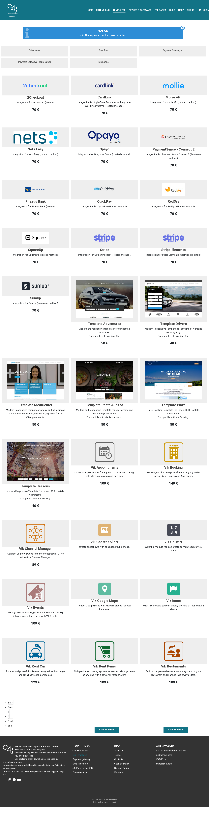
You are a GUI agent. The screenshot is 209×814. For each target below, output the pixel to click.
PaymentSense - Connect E (173, 149)
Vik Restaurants (173, 666)
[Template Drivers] (173, 298)
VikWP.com (161, 759)
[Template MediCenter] (35, 380)
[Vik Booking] (173, 452)
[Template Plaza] (173, 380)
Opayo (104, 149)
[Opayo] (104, 137)
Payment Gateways (140, 10)
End (10, 725)
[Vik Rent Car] (35, 650)
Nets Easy (35, 149)
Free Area (160, 10)
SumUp (35, 298)
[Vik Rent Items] (104, 650)
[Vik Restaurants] (173, 650)
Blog (172, 10)
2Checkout (35, 97)
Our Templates (80, 755)
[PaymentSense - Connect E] (173, 137)
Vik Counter (173, 542)
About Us (118, 750)
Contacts (118, 759)
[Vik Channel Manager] (35, 533)
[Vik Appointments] (104, 452)
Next (10, 721)
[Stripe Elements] (173, 237)
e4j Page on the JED (83, 768)
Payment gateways (82, 759)
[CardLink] (104, 85)
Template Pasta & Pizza (104, 405)
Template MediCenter (35, 405)
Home (90, 10)
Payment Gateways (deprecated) (34, 62)
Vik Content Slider (105, 542)
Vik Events (35, 608)
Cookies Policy (121, 763)
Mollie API (173, 97)
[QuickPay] (104, 189)
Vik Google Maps (104, 601)
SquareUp (35, 250)
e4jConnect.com (164, 755)
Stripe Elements (173, 250)
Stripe (104, 250)
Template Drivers (173, 324)
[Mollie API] (173, 85)
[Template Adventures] (104, 298)
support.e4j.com (164, 763)
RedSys (173, 201)
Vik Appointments (104, 467)
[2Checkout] (35, 85)
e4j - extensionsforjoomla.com (171, 750)
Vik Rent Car (35, 666)
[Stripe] (104, 237)
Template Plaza (174, 405)
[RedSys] (173, 189)
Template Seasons (35, 486)
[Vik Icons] (173, 588)
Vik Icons (173, 601)
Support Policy (121, 768)
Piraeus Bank (35, 201)
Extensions (103, 10)
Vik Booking (173, 467)
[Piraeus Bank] (35, 189)
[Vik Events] (35, 592)
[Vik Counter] (173, 529)
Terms (117, 755)
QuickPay (104, 201)
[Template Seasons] (35, 461)
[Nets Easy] (35, 137)
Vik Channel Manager (35, 549)
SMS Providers (80, 763)
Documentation (80, 772)
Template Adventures (104, 324)
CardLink (104, 97)
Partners (118, 772)
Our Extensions (80, 750)
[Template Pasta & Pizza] (104, 380)
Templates (119, 10)
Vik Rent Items (104, 666)
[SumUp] (35, 286)
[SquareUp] (35, 237)
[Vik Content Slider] (104, 529)
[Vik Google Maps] (104, 588)
